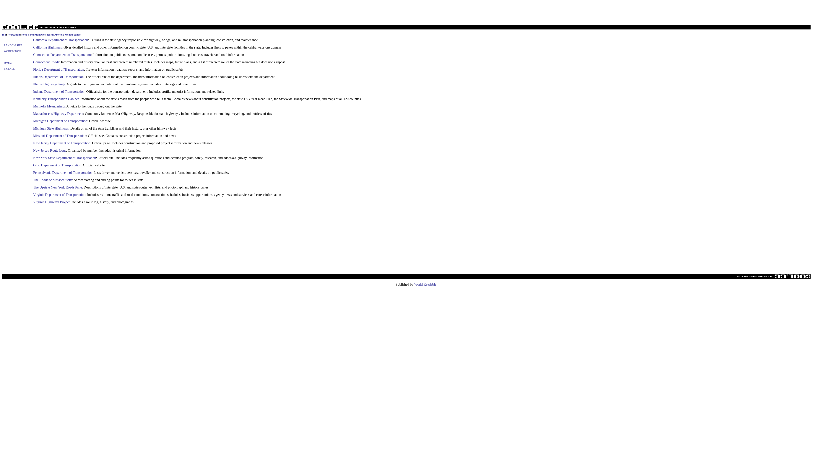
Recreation (14, 34)
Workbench (12, 51)
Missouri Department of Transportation (59, 136)
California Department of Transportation (60, 40)
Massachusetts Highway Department (58, 113)
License (9, 68)
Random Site (13, 45)
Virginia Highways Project (51, 202)
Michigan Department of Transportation (60, 121)
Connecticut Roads (46, 62)
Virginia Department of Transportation (59, 195)
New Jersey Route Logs (49, 150)
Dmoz (8, 63)
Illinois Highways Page (49, 84)
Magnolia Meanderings (49, 106)
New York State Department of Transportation (64, 158)
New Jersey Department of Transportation (61, 143)
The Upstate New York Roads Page (57, 187)
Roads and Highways (33, 34)
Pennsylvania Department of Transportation (63, 172)
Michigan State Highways (51, 128)
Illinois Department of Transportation (58, 77)
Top (4, 34)
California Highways (47, 47)
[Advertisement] (416, 11)
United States (73, 34)
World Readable (425, 284)
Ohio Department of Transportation (57, 165)
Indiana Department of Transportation (58, 91)
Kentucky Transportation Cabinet (56, 99)
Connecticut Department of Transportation (62, 55)
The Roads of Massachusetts (52, 180)
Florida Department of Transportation (58, 69)
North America (55, 34)
